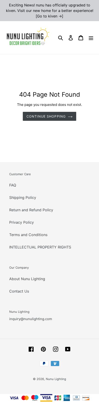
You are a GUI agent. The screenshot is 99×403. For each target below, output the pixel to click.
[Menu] (91, 37)
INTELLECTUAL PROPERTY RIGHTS (40, 247)
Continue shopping (46, 116)
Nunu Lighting (56, 379)
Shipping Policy (22, 197)
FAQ (12, 185)
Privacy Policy (21, 222)
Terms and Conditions (28, 234)
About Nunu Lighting (27, 278)
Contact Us (19, 291)
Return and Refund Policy (31, 210)
